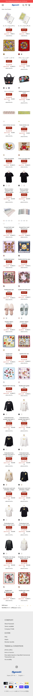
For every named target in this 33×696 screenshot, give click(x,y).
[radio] (4, 54)
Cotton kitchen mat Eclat (24, 125)
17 (27, 605)
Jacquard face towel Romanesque (24, 228)
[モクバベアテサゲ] (9, 79)
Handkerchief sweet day (9, 385)
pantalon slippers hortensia (24, 322)
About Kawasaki (9, 623)
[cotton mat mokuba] (9, 146)
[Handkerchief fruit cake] (24, 247)
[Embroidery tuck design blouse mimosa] (9, 544)
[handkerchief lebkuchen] (24, 277)
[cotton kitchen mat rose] (9, 112)
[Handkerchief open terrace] (9, 277)
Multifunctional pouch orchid (24, 92)
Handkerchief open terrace (9, 290)
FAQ (6, 637)
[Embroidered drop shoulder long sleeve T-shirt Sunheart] (9, 440)
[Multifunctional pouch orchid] (24, 79)
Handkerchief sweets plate (24, 591)
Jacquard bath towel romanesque (9, 228)
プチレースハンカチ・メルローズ (24, 58)
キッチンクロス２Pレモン (24, 26)
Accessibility (8, 659)
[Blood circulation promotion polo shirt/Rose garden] (9, 176)
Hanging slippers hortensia (9, 322)
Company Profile (9, 629)
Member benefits (9, 642)
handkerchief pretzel (9, 259)
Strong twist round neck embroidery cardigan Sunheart (9, 489)
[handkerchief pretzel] (9, 247)
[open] (3, 5)
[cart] (29, 5)
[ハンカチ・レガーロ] (9, 45)
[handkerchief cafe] (24, 341)
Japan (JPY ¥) (11, 675)
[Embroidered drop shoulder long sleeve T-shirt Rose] (9, 405)
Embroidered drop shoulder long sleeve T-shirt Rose (9, 419)
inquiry (6, 639)
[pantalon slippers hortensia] (24, 309)
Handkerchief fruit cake (24, 259)
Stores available (9, 626)
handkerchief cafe (24, 353)
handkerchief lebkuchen (24, 289)
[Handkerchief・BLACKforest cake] (9, 578)
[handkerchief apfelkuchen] (9, 341)
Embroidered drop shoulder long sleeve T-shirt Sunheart (9, 454)
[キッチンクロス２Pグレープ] (9, 18)
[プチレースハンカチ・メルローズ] (24, 45)
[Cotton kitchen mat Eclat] (24, 112)
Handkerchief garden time (24, 386)
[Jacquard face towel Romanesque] (24, 212)
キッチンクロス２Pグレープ (9, 26)
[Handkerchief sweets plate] (24, 578)
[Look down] (23, 5)
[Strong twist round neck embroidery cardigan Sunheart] (9, 476)
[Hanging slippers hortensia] (9, 309)
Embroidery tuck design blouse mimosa (9, 557)
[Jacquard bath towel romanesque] (9, 212)
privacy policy (8, 649)
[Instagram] (17, 667)
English (21, 675)
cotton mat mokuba (9, 158)
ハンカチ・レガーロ (9, 57)
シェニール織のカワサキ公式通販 (19, 691)
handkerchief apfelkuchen (9, 354)
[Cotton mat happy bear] (24, 146)
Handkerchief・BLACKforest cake (9, 591)
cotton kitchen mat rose (9, 125)
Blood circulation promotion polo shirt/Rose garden (8, 190)
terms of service (9, 652)
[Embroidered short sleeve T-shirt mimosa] (9, 511)
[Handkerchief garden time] (24, 373)
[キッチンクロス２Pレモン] (24, 18)
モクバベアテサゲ (9, 91)
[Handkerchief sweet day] (9, 373)
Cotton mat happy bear (24, 158)
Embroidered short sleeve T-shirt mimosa (9, 524)
